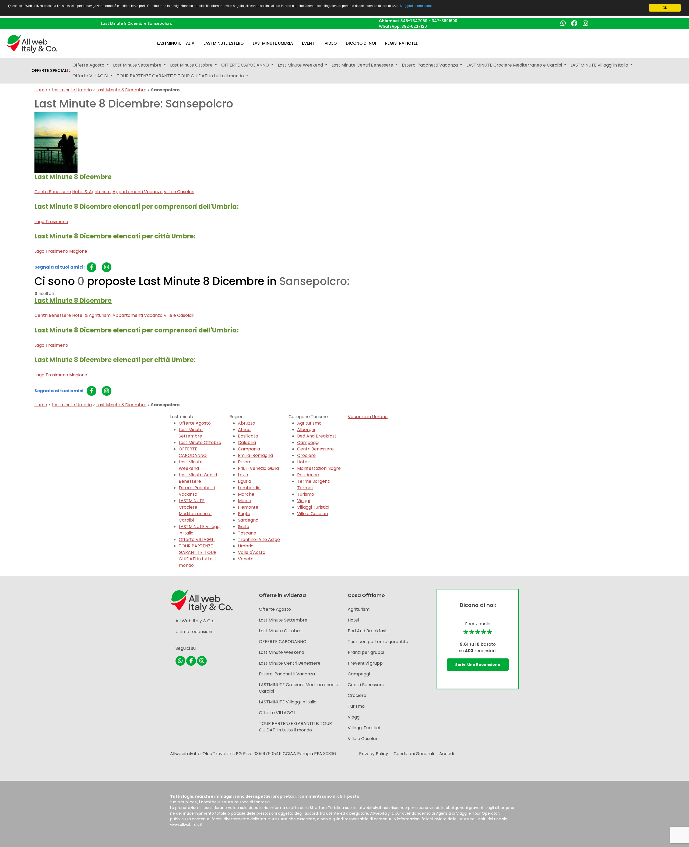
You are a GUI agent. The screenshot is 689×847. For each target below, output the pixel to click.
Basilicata (248, 436)
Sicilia (243, 526)
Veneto (246, 559)
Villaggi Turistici (313, 507)
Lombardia (249, 488)
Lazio (243, 475)
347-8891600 (444, 20)
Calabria (247, 442)
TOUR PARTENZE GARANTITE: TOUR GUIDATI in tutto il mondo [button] (181, 76)
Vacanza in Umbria (368, 417)
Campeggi (308, 442)
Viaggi (303, 501)
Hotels (304, 462)
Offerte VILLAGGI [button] (90, 76)
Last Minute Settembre (191, 432)
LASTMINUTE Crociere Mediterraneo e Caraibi (195, 510)
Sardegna (248, 520)
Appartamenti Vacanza (138, 192)
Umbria (246, 546)
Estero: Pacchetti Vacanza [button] (430, 65)
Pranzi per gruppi (366, 652)
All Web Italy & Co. (194, 621)
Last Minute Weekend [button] (301, 65)
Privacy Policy (373, 754)
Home (40, 90)
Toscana (247, 533)
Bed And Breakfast (316, 436)
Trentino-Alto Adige (259, 539)
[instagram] (106, 267)
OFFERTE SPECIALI (50, 70)
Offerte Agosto (195, 423)
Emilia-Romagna (255, 455)
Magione (78, 251)
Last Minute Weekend (191, 465)
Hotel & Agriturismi (91, 192)
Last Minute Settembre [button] (138, 65)
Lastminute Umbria (273, 43)
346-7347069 (413, 20)
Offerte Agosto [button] (89, 65)
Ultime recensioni (193, 632)
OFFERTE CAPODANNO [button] (245, 65)
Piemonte (248, 507)
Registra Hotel (401, 43)
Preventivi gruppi (366, 663)
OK (665, 8)
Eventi (308, 43)
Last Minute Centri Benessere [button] (363, 65)
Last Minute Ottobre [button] (192, 65)
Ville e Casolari (179, 192)
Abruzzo (246, 423)
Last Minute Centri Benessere (198, 478)
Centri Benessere (52, 192)
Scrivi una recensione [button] (477, 664)
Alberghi (306, 429)
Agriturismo (309, 423)
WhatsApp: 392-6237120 (403, 26)
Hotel (353, 620)
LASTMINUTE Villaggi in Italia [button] (600, 65)
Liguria (244, 481)
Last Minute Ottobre (200, 442)
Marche (246, 494)
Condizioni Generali (413, 754)
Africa (244, 429)
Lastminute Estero (223, 43)
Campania (249, 449)
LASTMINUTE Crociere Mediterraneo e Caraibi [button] (514, 65)
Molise (244, 501)
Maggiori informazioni (416, 6)
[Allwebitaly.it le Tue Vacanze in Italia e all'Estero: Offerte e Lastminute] (32, 43)
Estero (245, 462)
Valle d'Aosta (251, 552)
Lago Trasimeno (51, 221)
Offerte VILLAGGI (197, 539)
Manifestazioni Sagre (319, 468)
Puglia (244, 514)
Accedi (446, 754)
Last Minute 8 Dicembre (121, 90)
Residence (308, 475)
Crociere (306, 455)
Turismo (305, 494)
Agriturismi (359, 609)
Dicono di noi (361, 43)
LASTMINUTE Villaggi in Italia (288, 702)
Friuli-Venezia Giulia (258, 468)
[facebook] (91, 267)
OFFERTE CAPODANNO (193, 452)
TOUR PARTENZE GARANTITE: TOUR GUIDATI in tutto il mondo (197, 555)
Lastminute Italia (175, 43)
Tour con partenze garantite (378, 641)
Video (331, 43)
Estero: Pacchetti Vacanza (197, 491)
